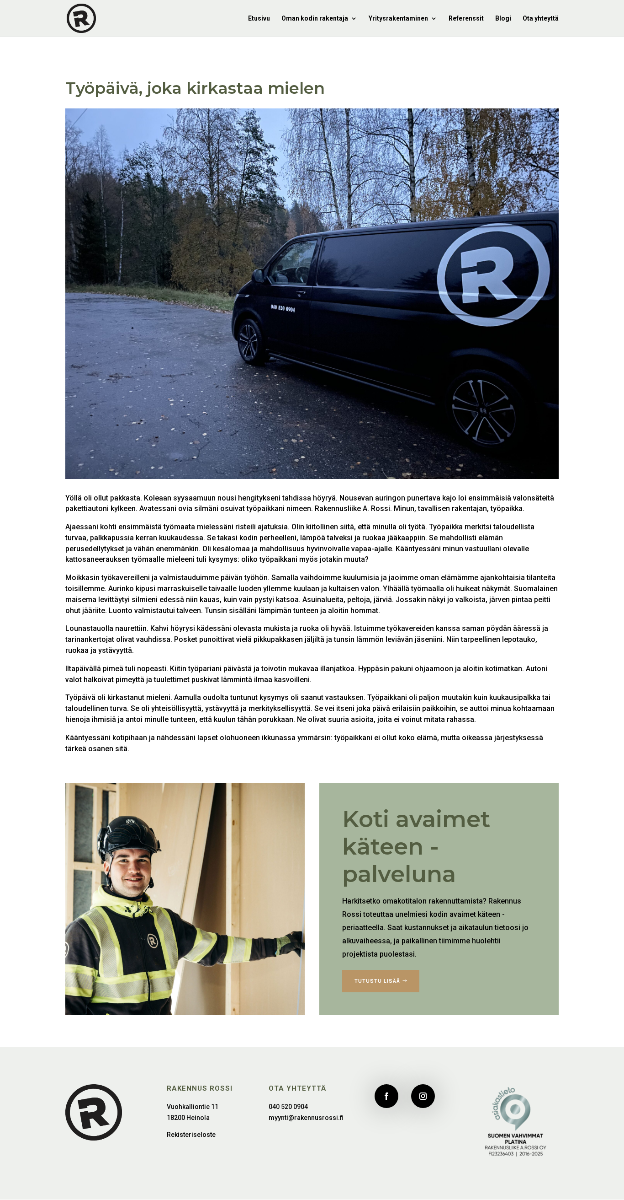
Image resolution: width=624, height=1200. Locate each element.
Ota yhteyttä (541, 18)
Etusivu (259, 18)
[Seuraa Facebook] (386, 1096)
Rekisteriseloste (191, 1134)
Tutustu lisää (377, 981)
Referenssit (466, 18)
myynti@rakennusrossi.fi (306, 1117)
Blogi (503, 18)
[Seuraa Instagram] (423, 1096)
